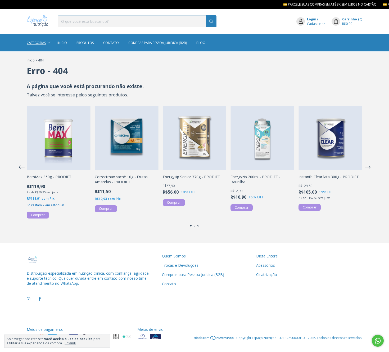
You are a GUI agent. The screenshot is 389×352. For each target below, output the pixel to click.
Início (62, 43)
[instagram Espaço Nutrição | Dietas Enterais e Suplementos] (28, 298)
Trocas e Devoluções (180, 265)
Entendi (70, 343)
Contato (111, 43)
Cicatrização (266, 274)
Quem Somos (174, 256)
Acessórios (265, 265)
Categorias (36, 43)
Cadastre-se (316, 23)
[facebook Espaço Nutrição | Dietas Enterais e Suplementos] (40, 298)
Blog (200, 43)
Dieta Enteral (267, 256)
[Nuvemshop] (213, 339)
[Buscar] (211, 21)
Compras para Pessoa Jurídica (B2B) (157, 43)
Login (311, 19)
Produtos (85, 43)
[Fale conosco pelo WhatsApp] (378, 341)
